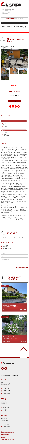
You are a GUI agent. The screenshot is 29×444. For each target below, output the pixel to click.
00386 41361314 (15, 95)
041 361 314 (15, 94)
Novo (4, 27)
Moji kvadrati (15, 375)
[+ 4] (5, 79)
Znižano (9, 27)
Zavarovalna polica (7, 440)
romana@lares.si (15, 97)
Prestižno (16, 27)
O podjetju (23, 27)
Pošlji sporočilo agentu (22, 267)
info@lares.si (5, 13)
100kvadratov (8, 375)
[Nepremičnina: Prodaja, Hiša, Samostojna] (14, 67)
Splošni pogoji (5, 434)
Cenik (3, 437)
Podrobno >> (6, 309)
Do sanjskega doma (7, 432)
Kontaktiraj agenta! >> (14, 101)
